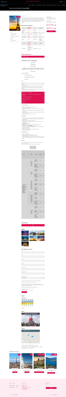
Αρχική (30, 5)
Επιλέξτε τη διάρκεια (49, 27)
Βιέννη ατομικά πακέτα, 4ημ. (27, 370)
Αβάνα (22, 345)
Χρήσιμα (52, 5)
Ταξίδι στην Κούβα (39, 370)
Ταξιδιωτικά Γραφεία (24, 385)
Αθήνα (40, 48)
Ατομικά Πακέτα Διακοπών (31, 345)
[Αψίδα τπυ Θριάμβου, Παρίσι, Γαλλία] (25, 243)
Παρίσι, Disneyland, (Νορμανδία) (40, 39)
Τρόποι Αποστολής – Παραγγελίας (26, 387)
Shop (60, 5)
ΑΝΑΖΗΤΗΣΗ (51, 31)
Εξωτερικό (36, 345)
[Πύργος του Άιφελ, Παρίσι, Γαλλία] (33, 238)
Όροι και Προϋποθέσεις (25, 388)
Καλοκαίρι (29, 44)
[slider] (55, 28)
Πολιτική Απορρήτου (24, 389)
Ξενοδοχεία (43, 5)
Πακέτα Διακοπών (38, 5)
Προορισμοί (33, 5)
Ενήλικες (22, 263)
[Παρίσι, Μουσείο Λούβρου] (25, 238)
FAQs (57, 5)
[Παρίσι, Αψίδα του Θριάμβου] (41, 238)
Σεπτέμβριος (29, 43)
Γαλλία (28, 32)
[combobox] (51, 19)
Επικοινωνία (63, 5)
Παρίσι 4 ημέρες (15, 370)
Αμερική (26, 345)
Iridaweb (16, 394)
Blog (55, 5)
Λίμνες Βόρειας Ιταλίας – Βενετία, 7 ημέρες (51, 370)
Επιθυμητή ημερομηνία (24, 276)
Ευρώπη (29, 30)
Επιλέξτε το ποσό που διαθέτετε (50, 24)
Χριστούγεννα (49, 5)
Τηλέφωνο (22, 259)
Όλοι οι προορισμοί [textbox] (49, 18)
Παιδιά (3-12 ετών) (23, 267)
